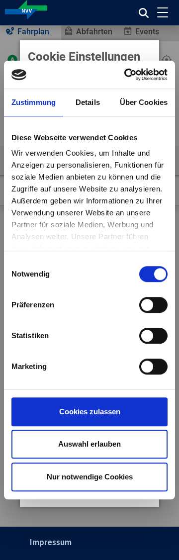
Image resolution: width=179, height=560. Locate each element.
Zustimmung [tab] (33, 102)
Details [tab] (88, 102)
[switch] (153, 305)
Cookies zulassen (89, 411)
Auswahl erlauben (89, 444)
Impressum (51, 542)
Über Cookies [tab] (144, 102)
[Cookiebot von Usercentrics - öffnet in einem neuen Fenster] (126, 74)
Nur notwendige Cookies (90, 476)
